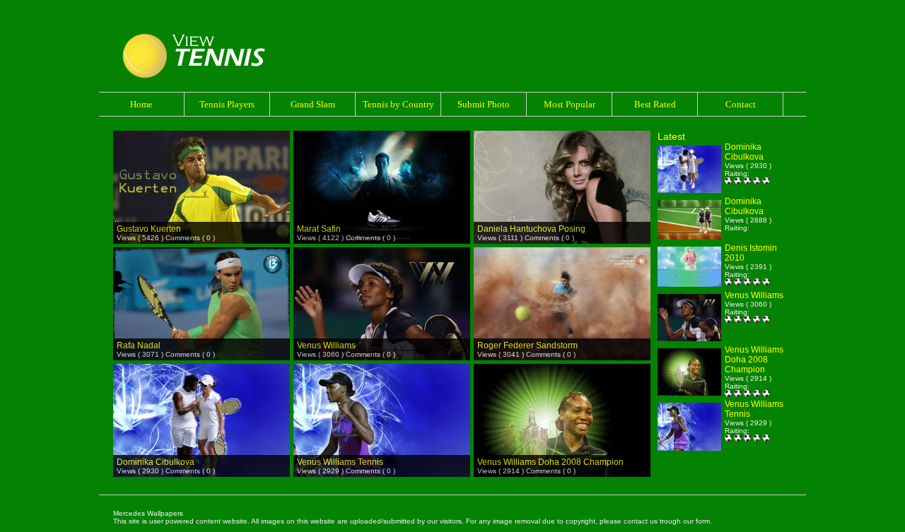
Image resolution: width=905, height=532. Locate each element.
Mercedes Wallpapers (148, 513)
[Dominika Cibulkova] (201, 401)
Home (141, 104)
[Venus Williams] (381, 284)
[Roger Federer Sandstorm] (562, 284)
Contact (740, 104)
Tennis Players (227, 104)
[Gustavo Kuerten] (201, 168)
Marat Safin (319, 229)
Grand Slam (313, 104)
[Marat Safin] (381, 168)
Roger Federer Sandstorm (527, 345)
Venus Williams (326, 345)
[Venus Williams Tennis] (381, 401)
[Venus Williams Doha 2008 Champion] (562, 401)
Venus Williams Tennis (340, 462)
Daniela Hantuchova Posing (531, 229)
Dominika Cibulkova (155, 462)
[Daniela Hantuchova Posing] (562, 168)
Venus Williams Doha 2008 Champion (550, 462)
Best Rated (655, 104)
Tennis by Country (398, 104)
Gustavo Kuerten (149, 229)
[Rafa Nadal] (201, 284)
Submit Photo (483, 104)
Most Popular (569, 104)
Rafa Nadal (138, 345)
